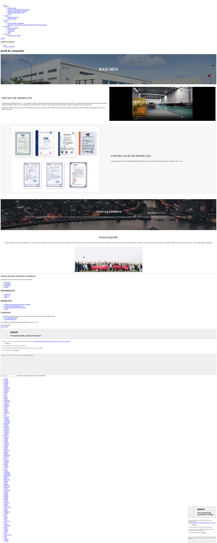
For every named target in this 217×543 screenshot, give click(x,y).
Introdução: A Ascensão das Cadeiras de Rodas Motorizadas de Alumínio (27, 25)
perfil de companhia (12, 28)
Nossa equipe (11, 29)
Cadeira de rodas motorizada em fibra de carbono (17, 304)
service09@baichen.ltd (10, 319)
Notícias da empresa (12, 17)
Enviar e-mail (4, 326)
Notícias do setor (11, 18)
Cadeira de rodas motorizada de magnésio (18, 9)
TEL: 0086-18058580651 (11, 318)
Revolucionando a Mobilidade (15, 23)
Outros (9, 14)
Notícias (6, 15)
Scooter (6, 309)
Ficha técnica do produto (14, 35)
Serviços (6, 20)
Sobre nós (6, 26)
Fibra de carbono (12, 8)
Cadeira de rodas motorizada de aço (13, 306)
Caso (5, 22)
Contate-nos (10, 31)
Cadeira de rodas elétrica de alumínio (17, 11)
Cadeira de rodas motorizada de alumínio (15, 307)
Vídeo (9, 32)
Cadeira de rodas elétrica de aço (15, 12)
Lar (5, 5)
